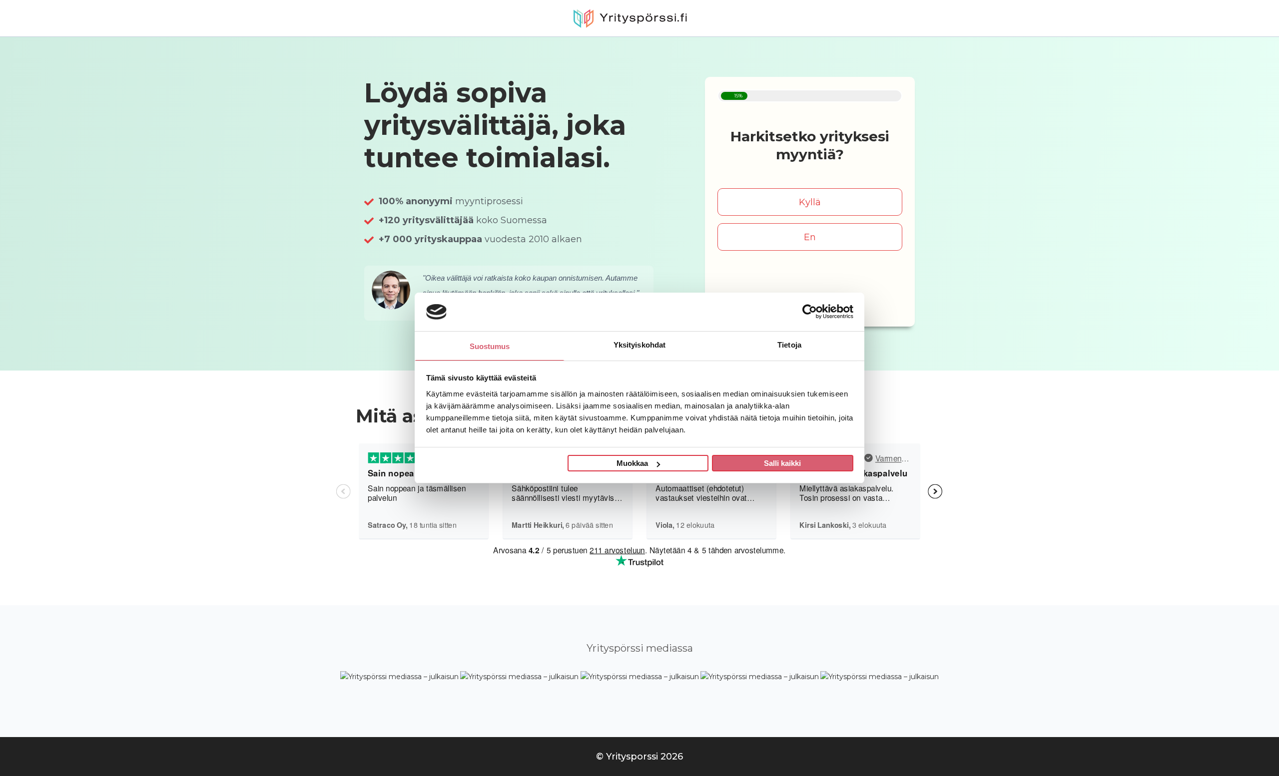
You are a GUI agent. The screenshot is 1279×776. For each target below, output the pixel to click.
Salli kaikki (782, 463)
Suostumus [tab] (490, 346)
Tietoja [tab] (789, 345)
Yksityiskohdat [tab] (639, 345)
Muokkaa (632, 463)
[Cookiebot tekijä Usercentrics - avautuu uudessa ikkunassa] (809, 311)
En (810, 237)
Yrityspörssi (640, 18)
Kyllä (810, 202)
